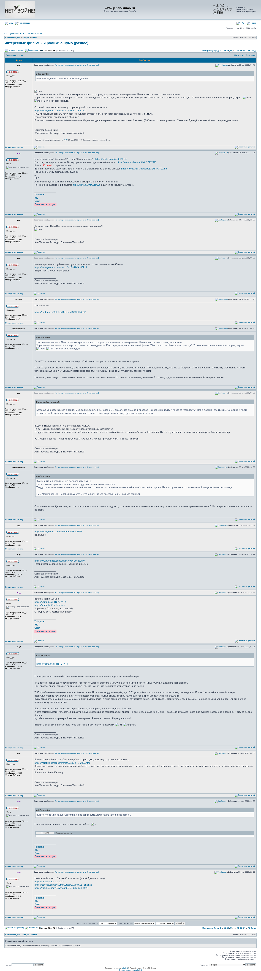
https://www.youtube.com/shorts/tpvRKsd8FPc (58, 531)
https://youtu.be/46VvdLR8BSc (111, 159)
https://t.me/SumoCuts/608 (86, 185)
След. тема (250, 55)
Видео (34, 38)
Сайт (37, 201)
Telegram (39, 194)
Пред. (216, 51)
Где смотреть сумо (45, 204)
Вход (10, 23)
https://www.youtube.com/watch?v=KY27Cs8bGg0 (60, 110)
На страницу (208, 51)
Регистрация (24, 23)
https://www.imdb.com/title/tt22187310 (136, 162)
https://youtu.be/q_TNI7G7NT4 (50, 602)
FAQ (242, 23)
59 (228, 51)
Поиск (253, 23)
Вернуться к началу (14, 147)
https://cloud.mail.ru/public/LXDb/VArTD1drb (144, 168)
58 (225, 51)
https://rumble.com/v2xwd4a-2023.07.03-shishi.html (61, 888)
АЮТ (66, 140)
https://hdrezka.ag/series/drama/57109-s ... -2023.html (62, 763)
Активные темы (35, 34)
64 (244, 51)
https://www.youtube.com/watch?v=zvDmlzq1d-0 (59, 560)
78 (249, 51)
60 (231, 51)
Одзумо (26, 38)
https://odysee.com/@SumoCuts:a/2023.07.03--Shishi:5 (63, 884)
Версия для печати (14, 55)
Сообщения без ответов (15, 34)
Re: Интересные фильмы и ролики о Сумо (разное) (77, 65)
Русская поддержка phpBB (130, 970)
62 (238, 51)
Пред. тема (239, 55)
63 (241, 51)
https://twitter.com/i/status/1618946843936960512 (60, 312)
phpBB (125, 968)
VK (36, 197)
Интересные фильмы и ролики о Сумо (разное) (46, 43)
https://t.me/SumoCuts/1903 (49, 881)
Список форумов (12, 38)
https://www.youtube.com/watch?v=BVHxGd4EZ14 (60, 267)
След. (253, 51)
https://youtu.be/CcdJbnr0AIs (49, 605)
